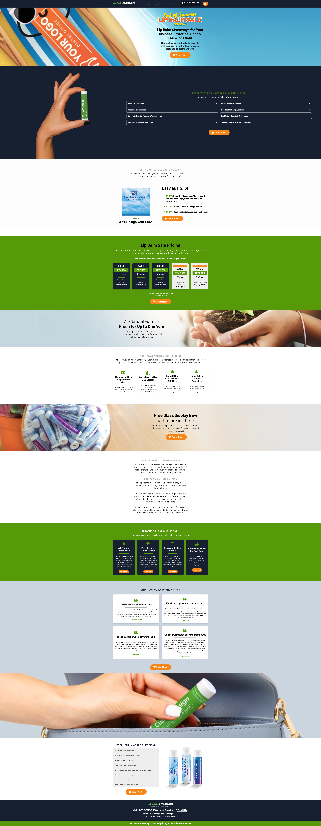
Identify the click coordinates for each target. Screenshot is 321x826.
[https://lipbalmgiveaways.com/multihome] (124, 4)
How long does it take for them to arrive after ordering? (133, 770)
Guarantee (162, 4)
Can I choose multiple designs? (125, 775)
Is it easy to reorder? (122, 780)
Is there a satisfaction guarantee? (126, 765)
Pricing (154, 4)
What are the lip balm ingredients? (126, 784)
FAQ (169, 4)
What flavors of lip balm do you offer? (127, 755)
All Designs (147, 4)
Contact (175, 4)
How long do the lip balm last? (125, 760)
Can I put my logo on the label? (125, 751)
